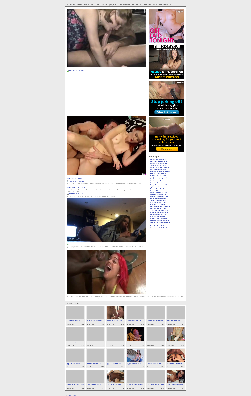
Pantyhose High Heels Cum (158, 163)
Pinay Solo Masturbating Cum (159, 226)
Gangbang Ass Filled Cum (158, 181)
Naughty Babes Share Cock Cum (160, 167)
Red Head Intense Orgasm (158, 169)
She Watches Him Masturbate (159, 210)
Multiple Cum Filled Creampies (159, 177)
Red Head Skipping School (158, 208)
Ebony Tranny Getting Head (158, 224)
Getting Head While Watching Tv (160, 222)
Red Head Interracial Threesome (160, 206)
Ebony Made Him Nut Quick (158, 185)
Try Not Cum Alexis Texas (158, 200)
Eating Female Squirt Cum (158, 198)
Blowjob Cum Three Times (158, 175)
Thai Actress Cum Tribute (158, 165)
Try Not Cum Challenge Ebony (159, 187)
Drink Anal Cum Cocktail (157, 216)
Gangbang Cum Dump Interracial (160, 171)
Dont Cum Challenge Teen (158, 173)
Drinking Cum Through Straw (159, 196)
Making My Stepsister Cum (158, 194)
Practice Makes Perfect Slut (158, 218)
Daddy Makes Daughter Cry (158, 159)
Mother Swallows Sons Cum (158, 192)
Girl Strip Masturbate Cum (158, 189)
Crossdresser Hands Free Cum (159, 228)
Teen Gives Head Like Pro (158, 183)
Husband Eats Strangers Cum (159, 212)
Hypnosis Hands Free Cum (158, 214)
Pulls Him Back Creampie (158, 204)
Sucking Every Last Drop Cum (159, 179)
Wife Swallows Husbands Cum (159, 220)
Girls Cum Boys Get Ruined (158, 202)
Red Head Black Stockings (158, 190)
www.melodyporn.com (74, 395)
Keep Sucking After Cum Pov (159, 161)
